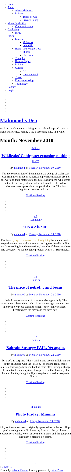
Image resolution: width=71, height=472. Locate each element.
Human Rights (22, 61)
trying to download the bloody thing (31, 240)
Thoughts (20, 58)
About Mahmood (24, 10)
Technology (21, 83)
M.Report (28, 42)
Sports (26, 51)
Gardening (13, 29)
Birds (18, 32)
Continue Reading (35, 195)
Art (24, 71)
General (19, 39)
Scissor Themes (20, 470)
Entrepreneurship (24, 80)
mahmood (19, 167)
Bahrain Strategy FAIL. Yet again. (35, 347)
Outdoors (28, 55)
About (11, 7)
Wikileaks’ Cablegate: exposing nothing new (36, 158)
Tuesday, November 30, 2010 (45, 167)
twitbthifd (28, 45)
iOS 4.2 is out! (35, 227)
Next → (8, 467)
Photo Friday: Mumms (35, 414)
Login (11, 90)
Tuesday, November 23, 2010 (45, 234)
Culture (19, 67)
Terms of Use (30, 16)
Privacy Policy (30, 20)
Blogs (11, 36)
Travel (18, 77)
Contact (12, 87)
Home (11, 4)
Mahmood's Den (18, 120)
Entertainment (30, 74)
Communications (24, 26)
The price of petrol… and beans (35, 287)
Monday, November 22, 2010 (45, 294)
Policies (19, 13)
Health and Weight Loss (28, 48)
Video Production (17, 23)
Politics (19, 64)
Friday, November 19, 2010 (45, 421)
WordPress (57, 470)
